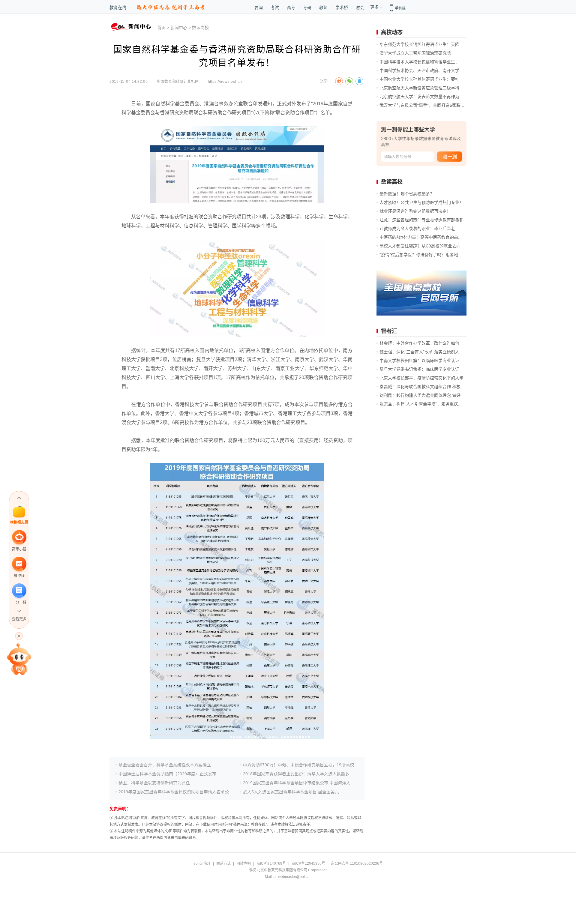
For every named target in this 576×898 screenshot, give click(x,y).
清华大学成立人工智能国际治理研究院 (415, 53)
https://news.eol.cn (225, 81)
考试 (275, 7)
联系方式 (223, 863)
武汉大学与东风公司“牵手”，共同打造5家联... (422, 105)
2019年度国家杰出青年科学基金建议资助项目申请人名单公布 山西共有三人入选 (193, 791)
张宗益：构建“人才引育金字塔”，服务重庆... (421, 404)
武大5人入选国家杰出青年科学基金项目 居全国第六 (291, 791)
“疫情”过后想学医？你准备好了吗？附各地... (421, 254)
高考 (291, 7)
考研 (307, 7)
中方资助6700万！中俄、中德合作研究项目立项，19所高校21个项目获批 (311, 764)
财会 (360, 7)
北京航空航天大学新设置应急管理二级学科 (419, 87)
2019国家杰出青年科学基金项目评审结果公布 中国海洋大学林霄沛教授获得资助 (317, 782)
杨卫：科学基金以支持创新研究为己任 (154, 782)
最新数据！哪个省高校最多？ (407, 193)
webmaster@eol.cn (294, 877)
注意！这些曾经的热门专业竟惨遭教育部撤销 (422, 219)
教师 (323, 7)
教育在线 (118, 7)
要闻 (258, 7)
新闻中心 (178, 27)
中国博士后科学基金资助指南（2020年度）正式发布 (167, 773)
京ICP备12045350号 (308, 863)
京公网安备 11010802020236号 (357, 863)
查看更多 (19, 619)
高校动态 (392, 32)
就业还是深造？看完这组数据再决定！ (415, 211)
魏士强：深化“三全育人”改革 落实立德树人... (421, 351)
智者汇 (389, 331)
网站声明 (243, 863)
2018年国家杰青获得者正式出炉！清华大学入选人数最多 (296, 773)
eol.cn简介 (202, 863)
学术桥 (341, 7)
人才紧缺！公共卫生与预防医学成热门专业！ (422, 202)
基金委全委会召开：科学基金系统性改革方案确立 (164, 764)
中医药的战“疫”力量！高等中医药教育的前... (421, 237)
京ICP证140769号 (271, 863)
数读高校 (200, 27)
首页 (161, 27)
